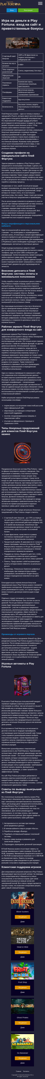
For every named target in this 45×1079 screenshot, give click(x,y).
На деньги (22, 917)
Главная (18, 1071)
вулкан (26, 121)
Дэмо (23, 922)
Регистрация (28, 10)
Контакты (26, 1071)
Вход (12, 10)
